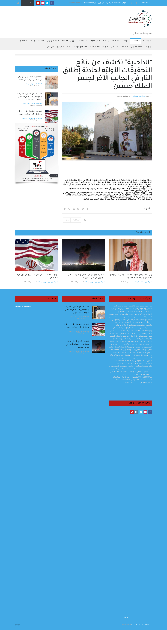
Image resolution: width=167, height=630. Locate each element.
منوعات (83, 41)
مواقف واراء (53, 41)
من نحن (50, 47)
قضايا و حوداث (80, 47)
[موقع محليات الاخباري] (139, 27)
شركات (125, 41)
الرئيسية (147, 41)
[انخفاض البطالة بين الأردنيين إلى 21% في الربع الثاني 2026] (51, 82)
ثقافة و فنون (137, 47)
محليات (136, 41)
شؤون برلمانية (69, 41)
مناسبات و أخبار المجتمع (32, 41)
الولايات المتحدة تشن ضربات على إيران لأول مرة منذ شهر (118, 3)
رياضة (106, 41)
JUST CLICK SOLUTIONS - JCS (140, 625)
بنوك (148, 47)
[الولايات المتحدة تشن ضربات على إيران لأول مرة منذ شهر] (51, 116)
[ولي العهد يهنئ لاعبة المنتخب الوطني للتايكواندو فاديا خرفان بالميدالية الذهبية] (130, 255)
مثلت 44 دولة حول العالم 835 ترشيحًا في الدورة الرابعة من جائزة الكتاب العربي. (29, 97)
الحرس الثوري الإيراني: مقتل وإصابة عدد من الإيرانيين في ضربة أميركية (77, 344)
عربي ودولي (95, 41)
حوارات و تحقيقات (99, 47)
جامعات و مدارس (119, 47)
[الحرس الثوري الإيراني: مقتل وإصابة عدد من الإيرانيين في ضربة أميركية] (83, 255)
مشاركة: (148, 209)
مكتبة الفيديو (63, 47)
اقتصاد (115, 41)
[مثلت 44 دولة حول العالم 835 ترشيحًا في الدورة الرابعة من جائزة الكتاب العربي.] (51, 98)
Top (126, 618)
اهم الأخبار (142, 96)
